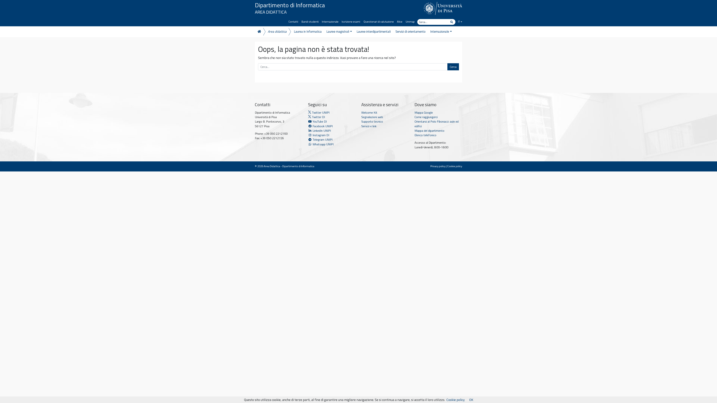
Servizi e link (368, 126)
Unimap (410, 22)
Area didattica (277, 31)
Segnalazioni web (372, 117)
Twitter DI (318, 117)
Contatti (293, 22)
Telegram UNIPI (322, 139)
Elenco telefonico (425, 135)
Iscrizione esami (351, 22)
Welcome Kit (369, 112)
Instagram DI (320, 135)
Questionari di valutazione (379, 22)
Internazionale (330, 22)
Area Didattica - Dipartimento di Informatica (289, 166)
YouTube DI (320, 121)
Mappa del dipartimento (429, 130)
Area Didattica (271, 12)
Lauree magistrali (337, 31)
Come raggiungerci (426, 117)
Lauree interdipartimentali (374, 31)
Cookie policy (454, 166)
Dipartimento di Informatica (290, 5)
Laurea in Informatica (308, 31)
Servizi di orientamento (410, 31)
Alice (399, 22)
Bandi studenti (310, 22)
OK (471, 399)
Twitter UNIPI (320, 112)
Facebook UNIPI (322, 126)
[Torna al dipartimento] (259, 32)
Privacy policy (438, 166)
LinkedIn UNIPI (321, 130)
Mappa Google (424, 112)
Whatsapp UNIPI (323, 144)
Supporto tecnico (372, 121)
